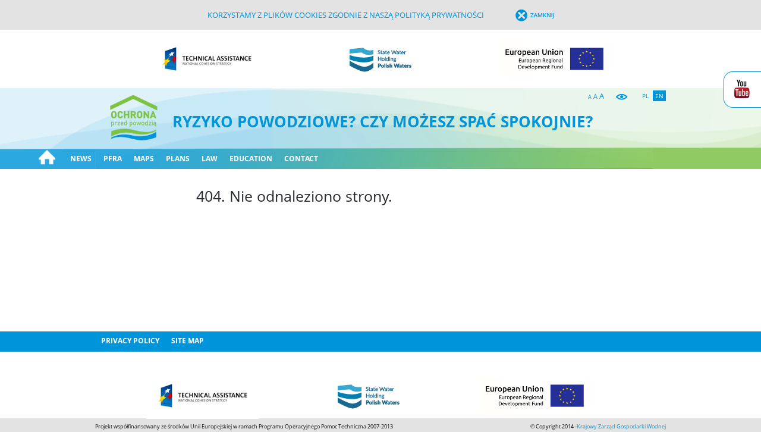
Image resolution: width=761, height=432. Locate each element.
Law (210, 159)
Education (250, 159)
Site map (187, 341)
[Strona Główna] (47, 159)
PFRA (112, 159)
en (659, 96)
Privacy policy (130, 341)
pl (645, 96)
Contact (301, 159)
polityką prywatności (439, 15)
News (81, 159)
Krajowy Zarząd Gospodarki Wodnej (621, 426)
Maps (144, 159)
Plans (178, 159)
